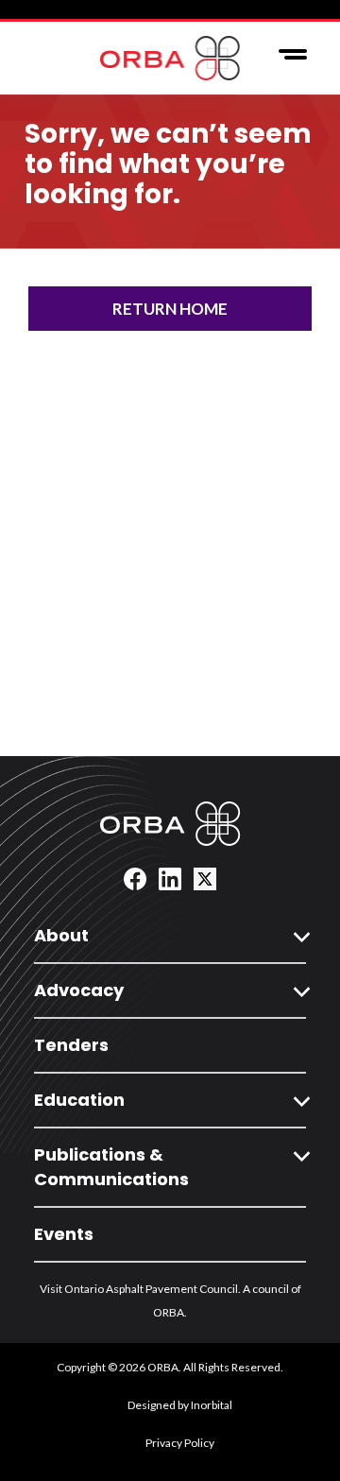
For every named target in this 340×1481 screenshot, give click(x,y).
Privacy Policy (179, 1443)
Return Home (170, 309)
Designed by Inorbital (180, 1405)
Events (64, 1234)
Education (79, 1099)
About (61, 935)
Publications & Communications (111, 1167)
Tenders (71, 1045)
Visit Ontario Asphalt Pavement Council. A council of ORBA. (170, 1300)
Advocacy (79, 990)
